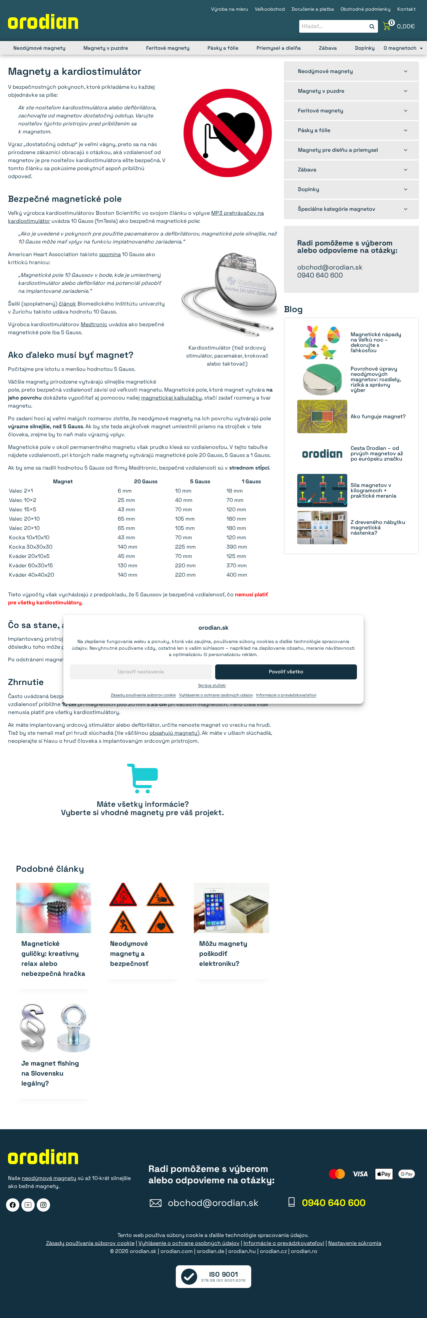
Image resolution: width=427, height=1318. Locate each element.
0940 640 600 (320, 275)
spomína (110, 254)
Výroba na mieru (229, 9)
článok (67, 303)
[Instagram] (43, 1205)
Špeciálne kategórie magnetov (336, 208)
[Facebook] (12, 1205)
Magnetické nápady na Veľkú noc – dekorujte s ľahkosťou (376, 342)
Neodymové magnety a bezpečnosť (129, 953)
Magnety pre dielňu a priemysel (338, 149)
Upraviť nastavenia (141, 671)
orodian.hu (242, 1251)
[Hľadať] (372, 26)
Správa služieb (212, 685)
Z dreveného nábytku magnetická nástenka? (378, 528)
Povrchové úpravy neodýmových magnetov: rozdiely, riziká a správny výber (376, 379)
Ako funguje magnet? (378, 416)
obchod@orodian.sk (330, 267)
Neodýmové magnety (39, 48)
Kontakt (406, 9)
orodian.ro (304, 1251)
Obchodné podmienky (366, 9)
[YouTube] (28, 1205)
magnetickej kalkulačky (171, 397)
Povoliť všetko (286, 671)
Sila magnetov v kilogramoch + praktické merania (373, 491)
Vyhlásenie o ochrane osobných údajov (216, 695)
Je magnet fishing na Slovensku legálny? (50, 1073)
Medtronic (94, 324)
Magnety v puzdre (105, 48)
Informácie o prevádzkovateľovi (286, 695)
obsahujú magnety (173, 732)
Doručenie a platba (313, 9)
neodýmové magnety (49, 1178)
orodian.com (176, 1251)
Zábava (328, 48)
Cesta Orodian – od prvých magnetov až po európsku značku (377, 454)
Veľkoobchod (270, 9)
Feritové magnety (167, 48)
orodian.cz (273, 1251)
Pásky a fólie (223, 48)
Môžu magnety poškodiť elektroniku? (223, 953)
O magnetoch (400, 48)
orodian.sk (143, 1251)
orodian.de (210, 1251)
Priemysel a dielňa (279, 48)
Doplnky (365, 48)
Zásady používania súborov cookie (143, 695)
